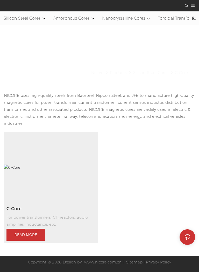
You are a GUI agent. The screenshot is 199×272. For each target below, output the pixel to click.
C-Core (181, 72)
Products (118, 72)
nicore (97, 72)
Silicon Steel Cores (150, 72)
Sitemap (134, 262)
